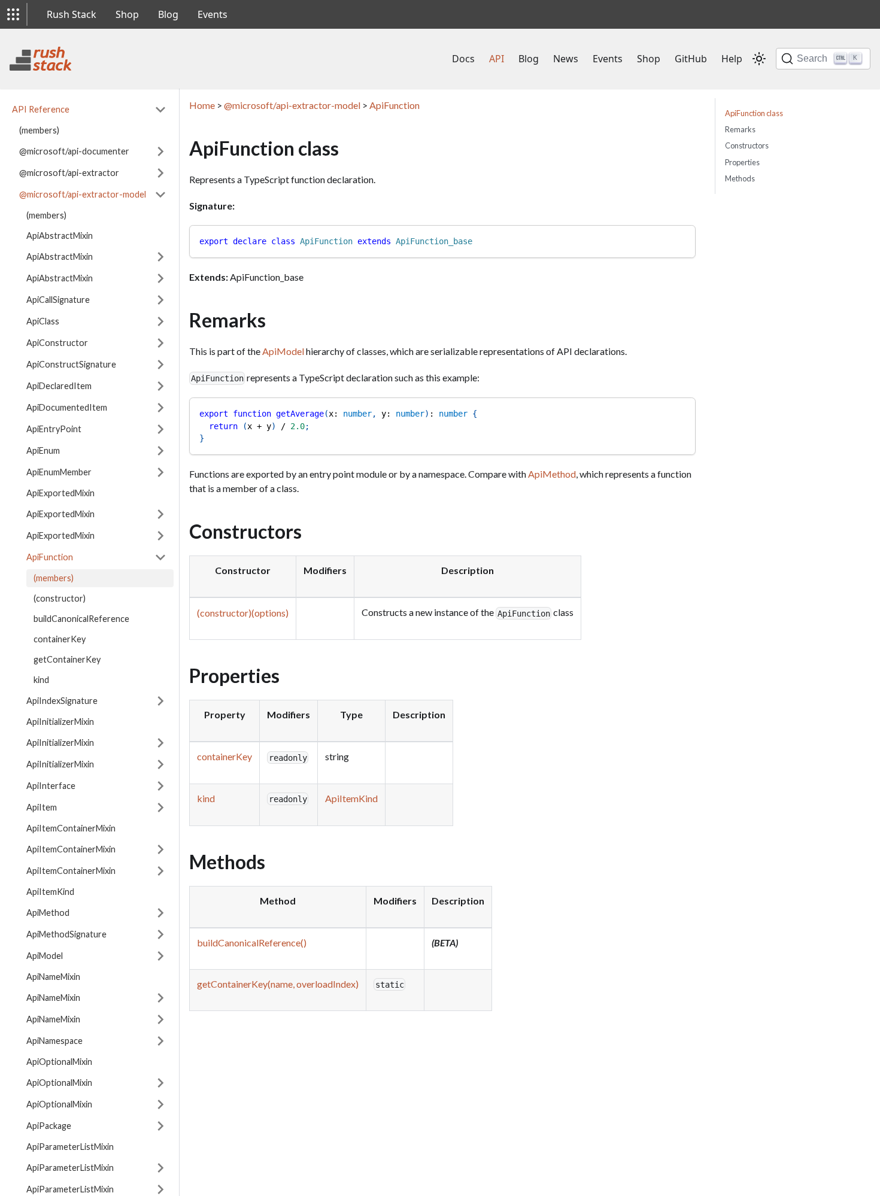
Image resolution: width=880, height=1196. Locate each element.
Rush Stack (71, 14)
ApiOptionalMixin (59, 1062)
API (496, 58)
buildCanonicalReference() (252, 942)
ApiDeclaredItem (59, 386)
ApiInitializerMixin (60, 722)
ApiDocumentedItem (66, 407)
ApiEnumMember (59, 472)
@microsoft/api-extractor (69, 173)
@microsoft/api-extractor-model (82, 194)
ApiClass (42, 321)
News (565, 58)
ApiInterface (50, 786)
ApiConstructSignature (71, 364)
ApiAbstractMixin (59, 235)
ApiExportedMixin (60, 493)
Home (202, 105)
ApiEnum (43, 450)
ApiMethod (47, 912)
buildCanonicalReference (81, 619)
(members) (39, 130)
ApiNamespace (54, 1041)
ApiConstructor (57, 343)
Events (212, 14)
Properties (742, 162)
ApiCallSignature (58, 300)
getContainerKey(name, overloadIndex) (278, 983)
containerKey (60, 639)
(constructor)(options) (243, 612)
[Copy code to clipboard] (681, 240)
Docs (463, 58)
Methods (740, 178)
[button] (13, 14)
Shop (127, 14)
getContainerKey (67, 659)
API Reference (40, 109)
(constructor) (60, 598)
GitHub (691, 58)
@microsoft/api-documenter (74, 151)
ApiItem (41, 807)
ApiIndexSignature (62, 701)
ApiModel (44, 956)
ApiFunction (49, 557)
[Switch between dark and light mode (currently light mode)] (759, 58)
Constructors (747, 145)
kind (41, 680)
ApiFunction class (754, 113)
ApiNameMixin (53, 977)
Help (731, 58)
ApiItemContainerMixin (71, 828)
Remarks (740, 129)
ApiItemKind (50, 892)
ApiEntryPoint (53, 429)
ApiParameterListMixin (70, 1147)
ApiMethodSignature (66, 934)
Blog (168, 14)
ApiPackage (48, 1126)
